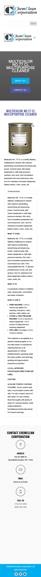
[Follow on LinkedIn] (25, 574)
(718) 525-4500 (20, 504)
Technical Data (14, 191)
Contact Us (20, 90)
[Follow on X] (20, 574)
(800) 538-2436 (20, 507)
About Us (20, 81)
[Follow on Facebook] (16, 574)
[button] (33, 126)
